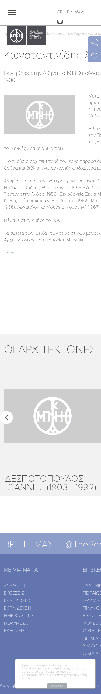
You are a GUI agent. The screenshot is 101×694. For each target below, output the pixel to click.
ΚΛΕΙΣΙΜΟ (57, 686)
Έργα (9, 253)
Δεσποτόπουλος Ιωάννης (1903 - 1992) (50, 482)
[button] (6, 417)
